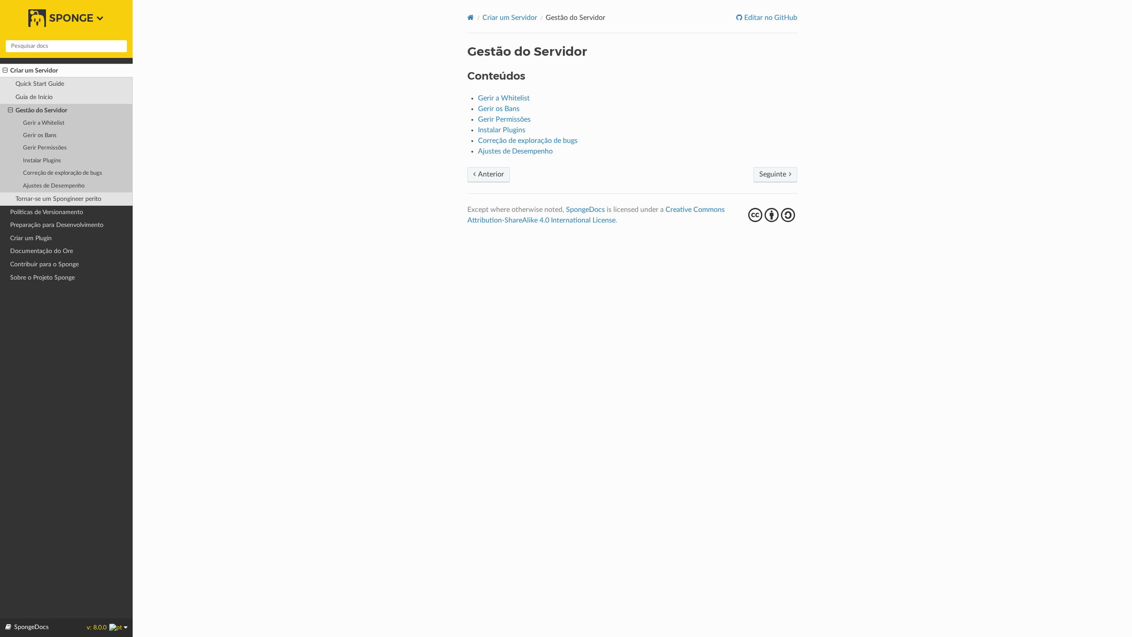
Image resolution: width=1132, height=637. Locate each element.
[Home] (470, 17)
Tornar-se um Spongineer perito (58, 199)
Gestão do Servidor (41, 110)
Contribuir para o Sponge (44, 264)
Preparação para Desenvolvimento (56, 225)
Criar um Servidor (34, 70)
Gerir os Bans (40, 135)
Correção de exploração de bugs (62, 173)
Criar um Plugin (31, 238)
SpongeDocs (585, 209)
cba (772, 215)
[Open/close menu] (5, 71)
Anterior (490, 174)
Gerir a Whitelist (44, 123)
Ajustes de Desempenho (53, 186)
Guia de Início (34, 97)
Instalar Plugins (42, 161)
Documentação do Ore (41, 251)
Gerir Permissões (45, 148)
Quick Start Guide (39, 84)
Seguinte (773, 174)
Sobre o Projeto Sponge (42, 277)
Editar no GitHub (769, 17)
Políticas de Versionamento (46, 212)
